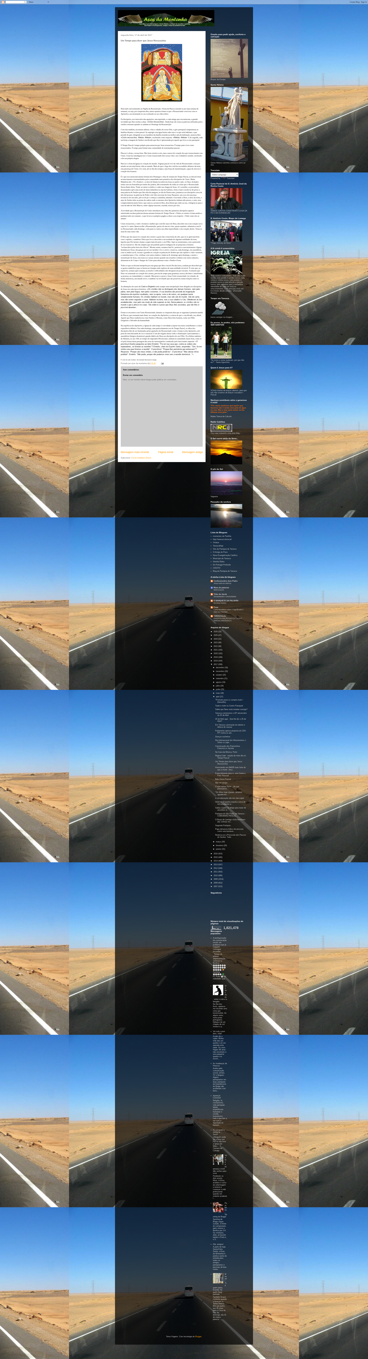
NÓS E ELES (219, 590)
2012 (216, 868)
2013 (216, 864)
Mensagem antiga (192, 452)
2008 (216, 883)
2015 (216, 857)
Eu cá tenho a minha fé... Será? (219, 1132)
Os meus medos (220, 603)
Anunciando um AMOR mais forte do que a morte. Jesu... (230, 768)
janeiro (219, 849)
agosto (219, 682)
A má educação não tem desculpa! (229, 798)
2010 (216, 875)
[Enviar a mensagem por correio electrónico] (162, 363)
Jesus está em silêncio (222, 583)
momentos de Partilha (222, 536)
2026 (216, 631)
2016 (216, 854)
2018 (216, 661)
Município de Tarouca (222, 558)
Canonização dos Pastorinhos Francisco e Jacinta (227, 747)
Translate (230, 178)
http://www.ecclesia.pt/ (222, 539)
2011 (216, 872)
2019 (216, 657)
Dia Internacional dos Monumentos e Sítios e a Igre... (230, 741)
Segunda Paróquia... (223, 825)
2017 (216, 664)
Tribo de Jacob (220, 594)
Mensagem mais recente (135, 452)
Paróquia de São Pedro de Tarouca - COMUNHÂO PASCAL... (230, 815)
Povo (216, 607)
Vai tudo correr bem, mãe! (219, 1032)
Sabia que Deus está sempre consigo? (231, 709)
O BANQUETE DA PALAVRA (226, 601)
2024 (216, 639)
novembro (220, 671)
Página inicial (165, 452)
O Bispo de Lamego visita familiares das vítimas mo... (230, 820)
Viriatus (216, 542)
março (219, 842)
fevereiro (220, 845)
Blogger (198, 1336)
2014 (216, 861)
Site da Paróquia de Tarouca (224, 549)
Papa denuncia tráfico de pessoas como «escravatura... (229, 830)
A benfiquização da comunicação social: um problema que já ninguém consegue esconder (220, 945)
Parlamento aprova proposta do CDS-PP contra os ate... (230, 732)
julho (218, 686)
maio (218, 693)
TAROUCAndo (220, 616)
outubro (219, 675)
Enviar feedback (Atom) (141, 458)
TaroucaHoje (218, 546)
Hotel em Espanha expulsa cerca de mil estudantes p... (230, 803)
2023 (216, 642)
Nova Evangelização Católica (225, 555)
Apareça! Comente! (217, 1097)
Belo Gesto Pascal (223, 779)
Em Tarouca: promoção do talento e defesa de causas (230, 726)
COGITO (216, 568)
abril (218, 697)
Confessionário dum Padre (225, 581)
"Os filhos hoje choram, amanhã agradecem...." (228, 793)
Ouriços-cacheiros (222, 737)
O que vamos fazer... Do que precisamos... (227, 787)
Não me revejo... (222, 783)
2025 (216, 635)
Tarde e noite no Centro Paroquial (229, 706)
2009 (216, 879)
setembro (220, 678)
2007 (216, 886)
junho (218, 689)
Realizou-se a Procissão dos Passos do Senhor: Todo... (230, 836)
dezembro (220, 667)
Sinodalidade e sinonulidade (225, 597)
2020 (216, 653)
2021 (216, 650)
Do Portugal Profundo (222, 565)
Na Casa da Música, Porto (226, 752)
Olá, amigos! (218, 1244)
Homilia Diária (218, 562)
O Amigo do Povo (220, 552)
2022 (216, 646)
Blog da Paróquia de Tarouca (225, 571)
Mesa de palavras (221, 588)
